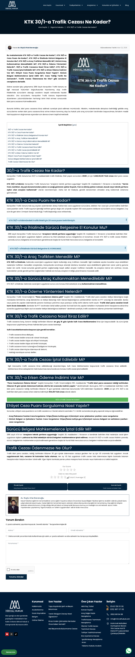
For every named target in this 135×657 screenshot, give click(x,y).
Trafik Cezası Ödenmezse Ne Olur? (21, 162)
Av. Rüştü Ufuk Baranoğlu (28, 48)
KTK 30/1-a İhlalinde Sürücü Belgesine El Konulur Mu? (28, 135)
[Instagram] (11, 634)
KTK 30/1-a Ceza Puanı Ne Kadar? (21, 132)
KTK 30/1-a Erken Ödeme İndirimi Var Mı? (23, 153)
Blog (127, 5)
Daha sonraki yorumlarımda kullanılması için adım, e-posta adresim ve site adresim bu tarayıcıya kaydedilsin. (53, 536)
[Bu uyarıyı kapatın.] (126, 219)
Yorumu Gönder (16, 577)
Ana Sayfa (47, 5)
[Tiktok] (16, 634)
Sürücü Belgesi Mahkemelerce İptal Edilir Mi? (25, 159)
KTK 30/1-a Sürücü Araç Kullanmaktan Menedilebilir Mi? (29, 141)
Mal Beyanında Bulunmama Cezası (63, 629)
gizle (74, 125)
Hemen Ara (9, 652)
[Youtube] (7, 634)
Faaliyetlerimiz (75, 5)
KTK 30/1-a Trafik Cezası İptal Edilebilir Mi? (24, 150)
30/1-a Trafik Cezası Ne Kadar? (20, 129)
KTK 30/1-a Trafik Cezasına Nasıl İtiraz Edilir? (25, 147)
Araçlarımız (91, 5)
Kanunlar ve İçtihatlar (110, 5)
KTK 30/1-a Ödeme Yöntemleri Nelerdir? (23, 144)
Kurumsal (59, 5)
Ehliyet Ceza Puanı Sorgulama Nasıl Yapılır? (24, 156)
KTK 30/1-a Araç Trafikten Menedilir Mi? (23, 138)
